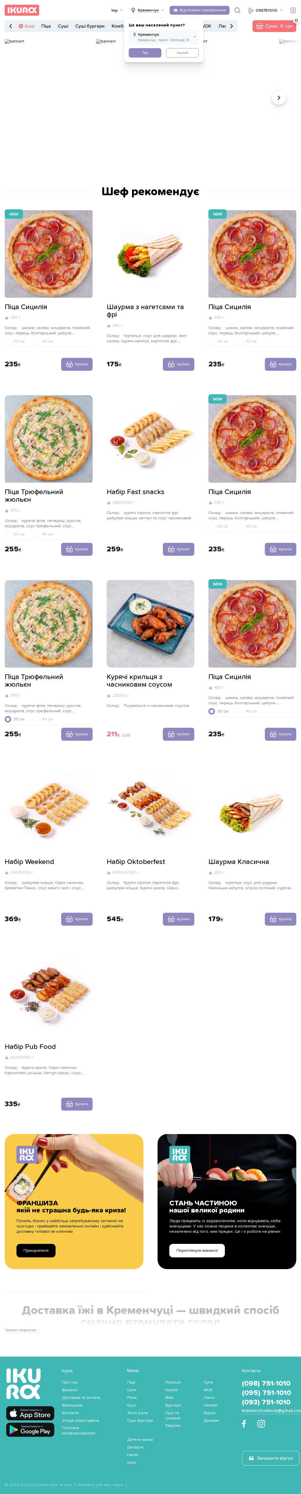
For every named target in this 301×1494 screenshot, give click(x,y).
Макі (169, 1398)
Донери (211, 1421)
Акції (29, 26)
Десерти (135, 1447)
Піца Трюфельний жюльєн (34, 496)
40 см (47, 341)
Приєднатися (36, 1251)
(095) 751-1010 (266, 1393)
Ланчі (224, 26)
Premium (173, 1382)
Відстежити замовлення (203, 10)
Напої (132, 1455)
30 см (19, 341)
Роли (132, 1398)
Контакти (70, 1413)
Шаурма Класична (238, 861)
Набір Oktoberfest (136, 861)
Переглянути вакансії (197, 1251)
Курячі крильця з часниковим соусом (139, 680)
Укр (114, 11)
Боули (209, 1413)
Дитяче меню (140, 1440)
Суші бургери (90, 26)
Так (145, 53)
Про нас (70, 1382)
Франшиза (72, 1405)
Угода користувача (80, 1421)
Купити (81, 364)
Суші (63, 26)
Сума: (274, 26)
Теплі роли (137, 1413)
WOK (206, 26)
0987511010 (266, 11)
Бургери (173, 1405)
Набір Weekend (29, 861)
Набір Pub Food (30, 1046)
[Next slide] (279, 98)
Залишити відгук (275, 1458)
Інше (131, 1463)
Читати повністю (20, 1330)
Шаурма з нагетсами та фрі (145, 311)
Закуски (172, 1426)
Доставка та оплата (81, 1398)
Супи (208, 1382)
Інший (182, 53)
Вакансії (70, 1390)
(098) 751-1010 (266, 1383)
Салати (210, 1405)
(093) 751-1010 (266, 1402)
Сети (131, 1390)
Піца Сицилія (26, 307)
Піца (46, 26)
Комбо (119, 26)
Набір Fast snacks (135, 492)
